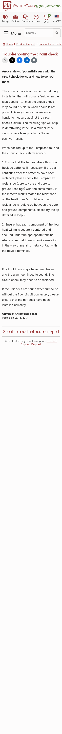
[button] (26, 19)
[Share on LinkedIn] (27, 60)
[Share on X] (12, 60)
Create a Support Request (39, 342)
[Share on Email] (34, 60)
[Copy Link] (5, 60)
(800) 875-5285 (50, 6)
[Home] (8, 6)
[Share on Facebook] (19, 60)
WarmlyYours (24, 5)
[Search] (57, 32)
